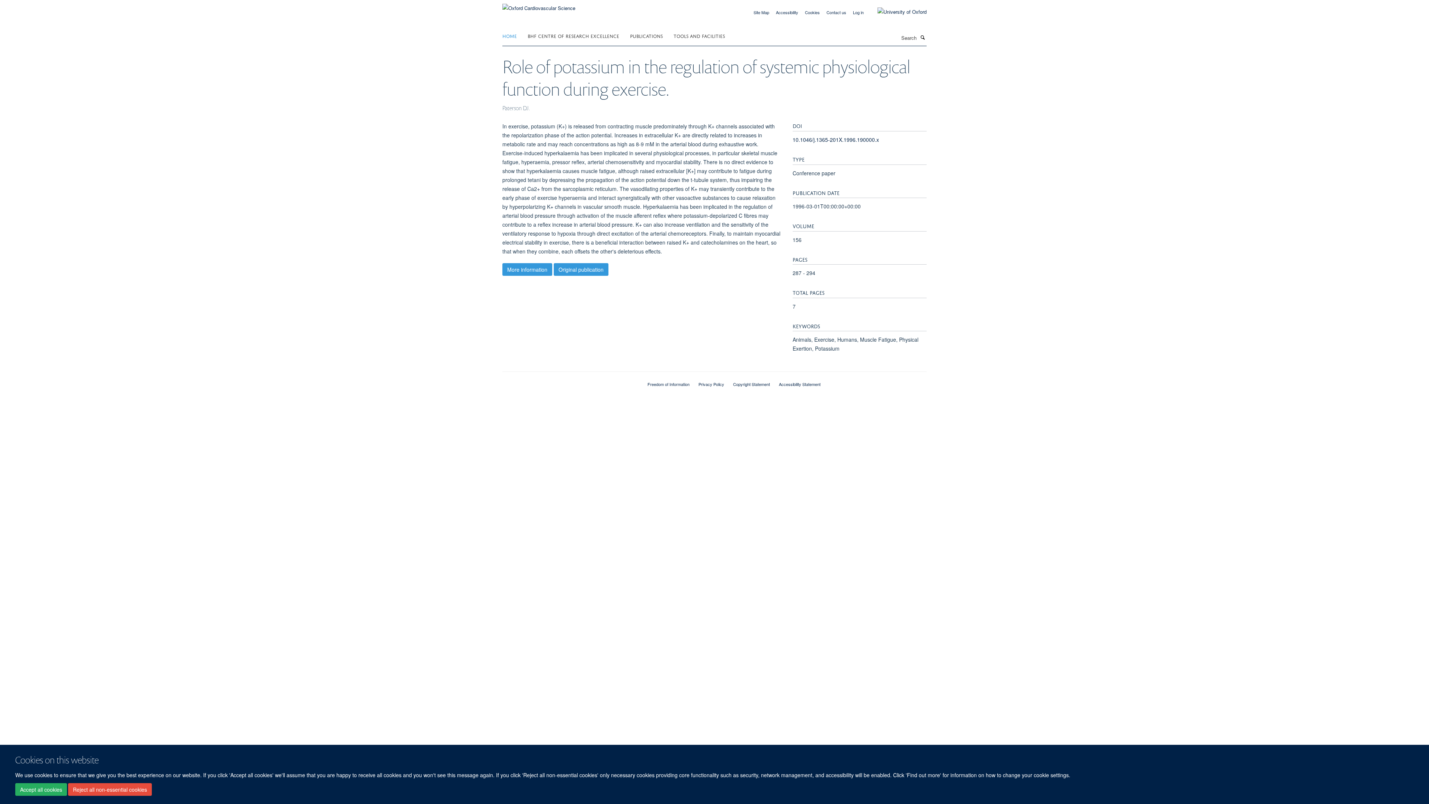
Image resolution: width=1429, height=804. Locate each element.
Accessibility (787, 12)
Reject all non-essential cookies (110, 789)
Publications (646, 35)
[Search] (922, 37)
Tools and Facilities (699, 35)
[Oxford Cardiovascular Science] (538, 5)
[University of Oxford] (896, 11)
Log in (858, 12)
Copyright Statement (751, 384)
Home (509, 35)
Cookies (812, 12)
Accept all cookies (41, 789)
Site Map (761, 12)
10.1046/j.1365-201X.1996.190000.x (836, 139)
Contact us (836, 12)
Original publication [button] (581, 269)
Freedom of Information (669, 384)
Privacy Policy (711, 384)
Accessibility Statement (800, 384)
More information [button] (527, 269)
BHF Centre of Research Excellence (573, 35)
